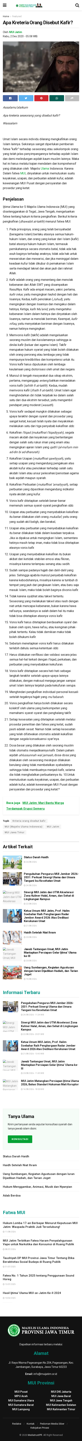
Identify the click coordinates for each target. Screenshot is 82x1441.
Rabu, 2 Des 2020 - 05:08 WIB (20, 36)
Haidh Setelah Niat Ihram (40, 932)
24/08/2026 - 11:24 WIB (33, 1015)
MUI (23, 173)
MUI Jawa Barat (61, 1396)
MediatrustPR (35, 1435)
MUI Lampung (21, 1409)
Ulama (45, 168)
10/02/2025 (10, 1298)
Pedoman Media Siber (52, 1423)
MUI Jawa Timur (14, 832)
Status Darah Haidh (36, 857)
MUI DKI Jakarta (61, 1391)
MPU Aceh (21, 1396)
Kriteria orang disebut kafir (29, 821)
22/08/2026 (31, 904)
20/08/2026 (31, 937)
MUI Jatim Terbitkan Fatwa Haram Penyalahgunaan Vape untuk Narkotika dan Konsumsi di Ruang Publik (38, 1242)
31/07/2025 (10, 1267)
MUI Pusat (21, 1391)
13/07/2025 (10, 1284)
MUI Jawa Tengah (61, 1400)
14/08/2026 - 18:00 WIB (33, 1089)
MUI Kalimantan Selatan (61, 1404)
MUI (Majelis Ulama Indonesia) (24, 826)
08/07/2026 (10, 1249)
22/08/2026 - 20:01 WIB (33, 1034)
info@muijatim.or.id (45, 1373)
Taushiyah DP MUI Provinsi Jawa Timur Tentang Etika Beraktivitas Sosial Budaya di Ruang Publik (38, 1260)
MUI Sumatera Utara (21, 1400)
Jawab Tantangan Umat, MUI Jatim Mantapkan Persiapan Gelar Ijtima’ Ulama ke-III (50, 952)
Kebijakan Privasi (40, 1427)
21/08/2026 (31, 926)
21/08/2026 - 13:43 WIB (33, 1054)
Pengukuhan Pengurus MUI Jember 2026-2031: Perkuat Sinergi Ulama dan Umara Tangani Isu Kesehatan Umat (51, 877)
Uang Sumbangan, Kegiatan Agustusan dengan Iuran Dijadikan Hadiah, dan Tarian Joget (51, 971)
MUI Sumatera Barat (21, 1404)
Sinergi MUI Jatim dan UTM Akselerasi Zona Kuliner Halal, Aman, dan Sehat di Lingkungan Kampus (49, 896)
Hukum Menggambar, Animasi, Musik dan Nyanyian (37, 1186)
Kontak (31, 1423)
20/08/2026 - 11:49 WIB (33, 1073)
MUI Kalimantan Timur (61, 1409)
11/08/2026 (10, 1232)
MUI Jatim (15, 32)
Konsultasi (20, 1139)
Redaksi (16, 1423)
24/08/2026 (31, 885)
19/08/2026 (31, 979)
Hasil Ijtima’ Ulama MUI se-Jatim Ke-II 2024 (32, 1293)
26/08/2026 (31, 862)
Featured (17, 16)
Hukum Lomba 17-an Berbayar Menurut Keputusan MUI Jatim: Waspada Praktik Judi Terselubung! (40, 1225)
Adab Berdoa (12, 1195)
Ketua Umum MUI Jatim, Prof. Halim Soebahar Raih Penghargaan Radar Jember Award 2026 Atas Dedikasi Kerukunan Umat (47, 916)
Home (6, 16)
